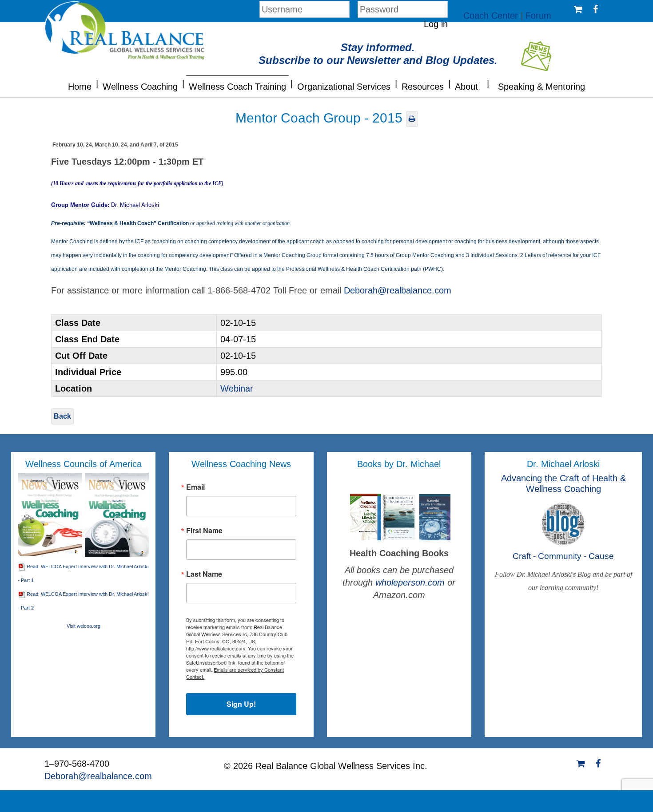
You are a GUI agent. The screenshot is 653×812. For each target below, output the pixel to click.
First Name (204, 530)
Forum (538, 15)
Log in (436, 24)
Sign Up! (241, 704)
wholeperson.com (411, 582)
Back (62, 416)
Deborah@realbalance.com (397, 290)
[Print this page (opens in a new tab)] (412, 119)
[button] (97, 82)
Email (195, 487)
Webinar (236, 388)
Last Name (204, 574)
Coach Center (490, 15)
